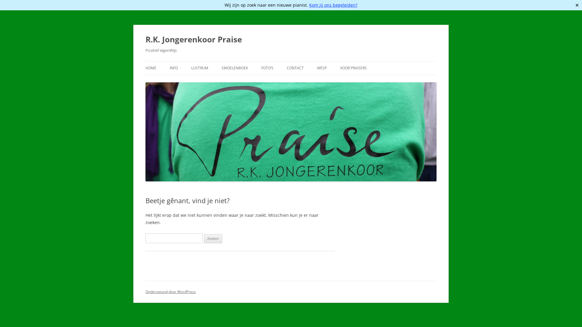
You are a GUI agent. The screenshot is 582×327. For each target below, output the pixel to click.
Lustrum (199, 68)
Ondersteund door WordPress (171, 291)
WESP (322, 68)
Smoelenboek (235, 68)
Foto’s (267, 68)
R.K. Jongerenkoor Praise (194, 39)
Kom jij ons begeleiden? (333, 5)
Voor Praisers (353, 68)
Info (174, 68)
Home (151, 68)
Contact (295, 68)
